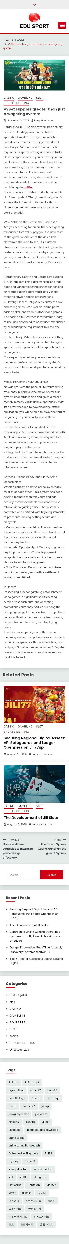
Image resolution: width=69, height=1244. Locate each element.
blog (12, 1002)
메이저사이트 (33, 1200)
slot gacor (40, 1177)
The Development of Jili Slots (31, 817)
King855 (14, 1122)
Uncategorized (19, 1049)
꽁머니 (42, 1193)
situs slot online (43, 1169)
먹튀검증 (14, 1200)
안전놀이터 (34, 1208)
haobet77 (29, 1106)
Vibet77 (51, 1185)
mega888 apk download (42, 1129)
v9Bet (29, 187)
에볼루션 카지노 (18, 1216)
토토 (11, 1224)
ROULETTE (17, 1022)
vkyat (12, 1193)
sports (14, 1036)
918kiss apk (32, 1082)
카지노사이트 (41, 1216)
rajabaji (13, 1161)
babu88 (52, 1090)
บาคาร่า (26, 1193)
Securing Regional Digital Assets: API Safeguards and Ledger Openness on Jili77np (34, 742)
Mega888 (15, 1129)
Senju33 (30, 1161)
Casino (36, 1098)
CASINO (9, 97)
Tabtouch (34, 1185)
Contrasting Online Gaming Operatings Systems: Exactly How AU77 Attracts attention (35, 936)
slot (11, 1177)
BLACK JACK (18, 995)
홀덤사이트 (46, 1224)
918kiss (13, 1082)
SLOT (39, 97)
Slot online (15, 1185)
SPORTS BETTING (16, 103)
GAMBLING (25, 97)
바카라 (51, 1200)
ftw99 (12, 1106)
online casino (16, 1137)
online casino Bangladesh (24, 1145)
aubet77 (35, 1090)
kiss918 (30, 1122)
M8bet (45, 1122)
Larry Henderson (44, 120)
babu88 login (17, 1098)
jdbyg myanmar (19, 1114)
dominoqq (53, 1098)
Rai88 (48, 1153)
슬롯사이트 (15, 1208)
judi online (41, 1114)
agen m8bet (16, 1090)
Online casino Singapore (23, 1153)
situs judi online (18, 1169)
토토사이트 (26, 1224)
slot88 (23, 1177)
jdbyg (45, 1106)
